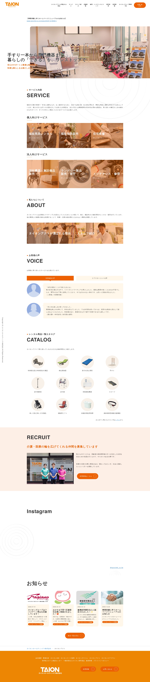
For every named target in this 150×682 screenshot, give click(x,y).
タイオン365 (55, 658)
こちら (118, 420)
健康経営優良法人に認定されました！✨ (87, 610)
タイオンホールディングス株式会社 (39, 648)
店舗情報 (86, 5)
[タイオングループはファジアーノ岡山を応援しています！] (38, 598)
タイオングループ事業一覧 (125, 5)
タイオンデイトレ (82, 658)
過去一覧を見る (73, 636)
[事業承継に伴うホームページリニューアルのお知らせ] (112, 598)
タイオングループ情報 (36, 624)
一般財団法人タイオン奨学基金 (74, 661)
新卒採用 (108, 5)
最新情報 (89, 661)
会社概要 (39, 658)
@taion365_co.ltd (116, 568)
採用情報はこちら (86, 476)
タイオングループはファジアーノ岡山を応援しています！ (37, 611)
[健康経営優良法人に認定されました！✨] (87, 598)
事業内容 (46, 658)
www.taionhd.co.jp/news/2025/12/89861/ (42, 21)
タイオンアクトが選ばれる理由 (59, 5)
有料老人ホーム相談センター (52, 661)
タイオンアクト (94, 658)
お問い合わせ (139, 5)
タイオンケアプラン (108, 658)
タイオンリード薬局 (67, 658)
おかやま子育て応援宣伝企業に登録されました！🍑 (62, 611)
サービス (71, 5)
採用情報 (114, 5)
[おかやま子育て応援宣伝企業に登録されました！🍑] (63, 598)
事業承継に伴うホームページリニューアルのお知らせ (111, 611)
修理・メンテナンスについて (97, 5)
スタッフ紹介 (78, 5)
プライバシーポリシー (101, 661)
